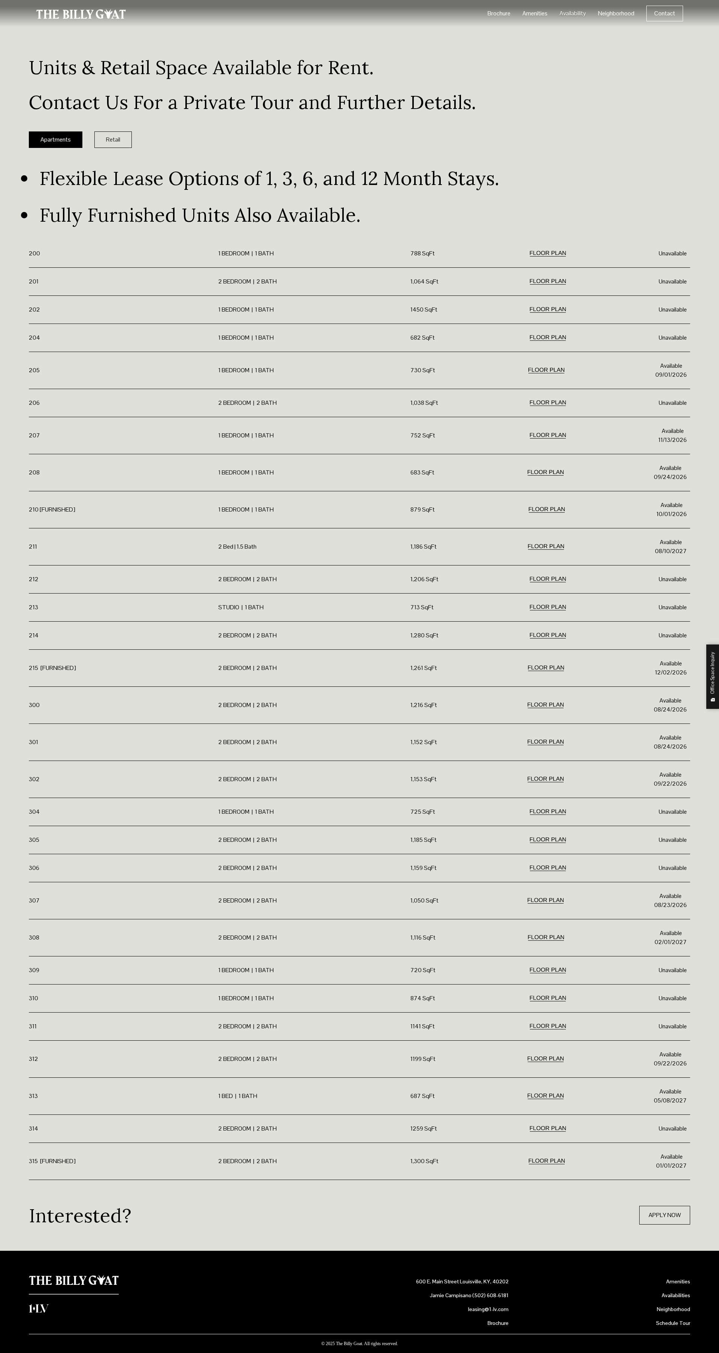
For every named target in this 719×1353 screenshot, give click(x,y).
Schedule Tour (673, 1323)
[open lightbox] (548, 253)
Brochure (499, 13)
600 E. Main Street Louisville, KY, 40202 (462, 1281)
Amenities (534, 13)
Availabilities (676, 1295)
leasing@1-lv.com (488, 1309)
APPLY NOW (665, 1215)
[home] (81, 14)
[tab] (55, 139)
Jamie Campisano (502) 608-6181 (469, 1295)
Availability (572, 13)
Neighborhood (616, 13)
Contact (664, 13)
